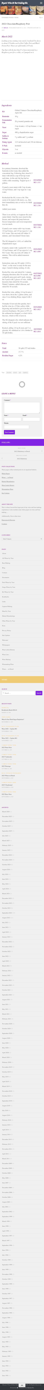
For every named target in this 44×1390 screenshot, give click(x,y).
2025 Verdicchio (7, 757)
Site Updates (5, 493)
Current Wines (7, 745)
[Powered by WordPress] (17, 1387)
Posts (3, 626)
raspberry (25, 372)
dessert (15, 372)
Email (25, 415)
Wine (16, 17)
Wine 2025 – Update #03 (9, 738)
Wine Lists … (6, 654)
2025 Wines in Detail (8, 776)
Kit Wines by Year (7, 592)
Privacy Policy (6, 630)
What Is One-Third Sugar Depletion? (13, 719)
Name (6, 415)
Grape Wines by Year (8, 587)
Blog (3, 568)
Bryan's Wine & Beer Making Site (14, 2)
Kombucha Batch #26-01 (9, 710)
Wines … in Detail (7, 477)
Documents (5, 577)
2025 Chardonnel (7, 785)
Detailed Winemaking (13, 773)
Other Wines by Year (8, 621)
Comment (7, 400)
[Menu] (41, 3)
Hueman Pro (30, 1388)
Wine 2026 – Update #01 (9, 729)
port (20, 372)
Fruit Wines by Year (8, 582)
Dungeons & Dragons (8, 520)
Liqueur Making (7, 606)
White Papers (6, 473)
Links (4, 602)
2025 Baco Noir (7, 794)
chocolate (9, 372)
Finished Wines (8, 17)
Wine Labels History (8, 485)
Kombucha (5, 597)
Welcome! (5, 640)
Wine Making (6, 659)
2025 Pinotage (6, 766)
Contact (4, 573)
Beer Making (6, 563)
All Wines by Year (7, 558)
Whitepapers (6, 645)
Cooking (4, 524)
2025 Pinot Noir (7, 747)
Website (6, 423)
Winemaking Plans (7, 489)
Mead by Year (6, 611)
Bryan (6, 28)
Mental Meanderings (8, 481)
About (4, 553)
